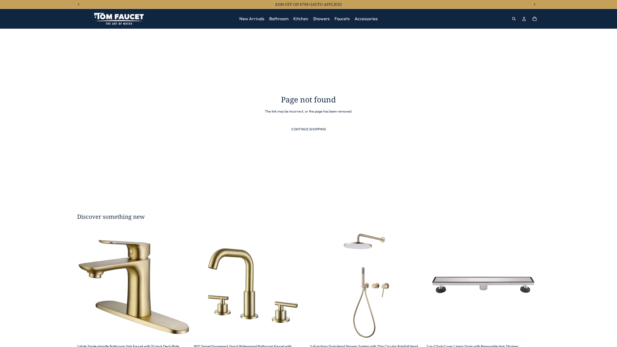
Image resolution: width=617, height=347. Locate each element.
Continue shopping (308, 129)
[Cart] (534, 18)
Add (187, 334)
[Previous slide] (84, 285)
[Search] (514, 18)
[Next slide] (183, 285)
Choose (303, 334)
